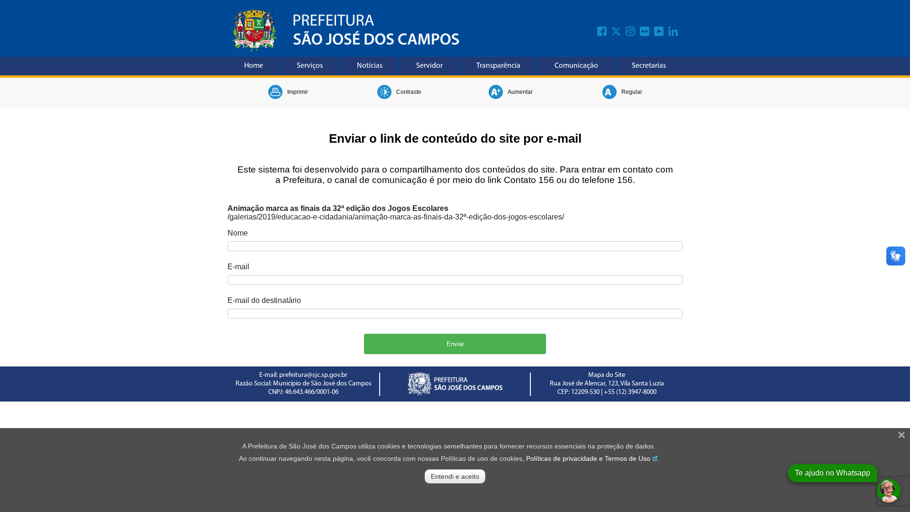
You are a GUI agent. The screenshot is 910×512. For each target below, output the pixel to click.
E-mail (238, 267)
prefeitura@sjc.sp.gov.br (313, 375)
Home (253, 66)
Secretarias (649, 66)
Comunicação (576, 66)
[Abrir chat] (889, 491)
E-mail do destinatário (264, 300)
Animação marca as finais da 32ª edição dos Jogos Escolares (338, 208)
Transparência (498, 66)
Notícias (369, 66)
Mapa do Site (606, 375)
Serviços (310, 66)
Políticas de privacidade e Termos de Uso (588, 458)
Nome (238, 233)
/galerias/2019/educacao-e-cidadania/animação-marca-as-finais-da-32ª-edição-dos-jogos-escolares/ (396, 217)
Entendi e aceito (455, 476)
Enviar (455, 343)
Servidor (429, 66)
